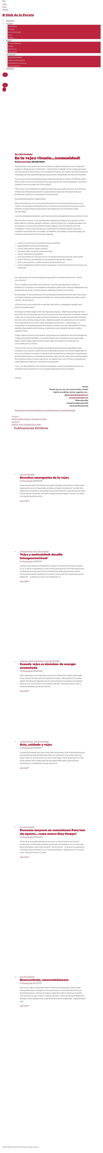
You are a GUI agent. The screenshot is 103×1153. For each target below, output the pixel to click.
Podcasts (10, 46)
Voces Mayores (12, 49)
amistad (35, 410)
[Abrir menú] (4, 89)
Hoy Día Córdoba (23, 154)
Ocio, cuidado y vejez (36, 745)
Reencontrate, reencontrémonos (44, 980)
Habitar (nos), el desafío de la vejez (26, 423)
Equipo (10, 35)
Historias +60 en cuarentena (32, 661)
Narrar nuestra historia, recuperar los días (29, 418)
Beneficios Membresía (14, 32)
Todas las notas (12, 51)
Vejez (72, 410)
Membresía (11, 29)
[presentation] (53, 450)
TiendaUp (10, 21)
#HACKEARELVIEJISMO (15, 57)
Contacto (10, 69)
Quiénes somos (12, 26)
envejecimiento (58, 410)
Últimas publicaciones (14, 43)
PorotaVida (25, 161)
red (67, 410)
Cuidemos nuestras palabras (16, 60)
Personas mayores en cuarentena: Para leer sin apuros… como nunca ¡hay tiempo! (52, 832)
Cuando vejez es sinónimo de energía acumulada (48, 666)
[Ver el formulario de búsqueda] (5, 75)
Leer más (24, 501)
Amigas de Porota (23, 410)
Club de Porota (26, 551)
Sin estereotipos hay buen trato (17, 63)
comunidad (45, 410)
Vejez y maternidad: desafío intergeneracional (41, 556)
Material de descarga (14, 66)
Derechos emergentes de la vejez (44, 478)
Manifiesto (11, 37)
